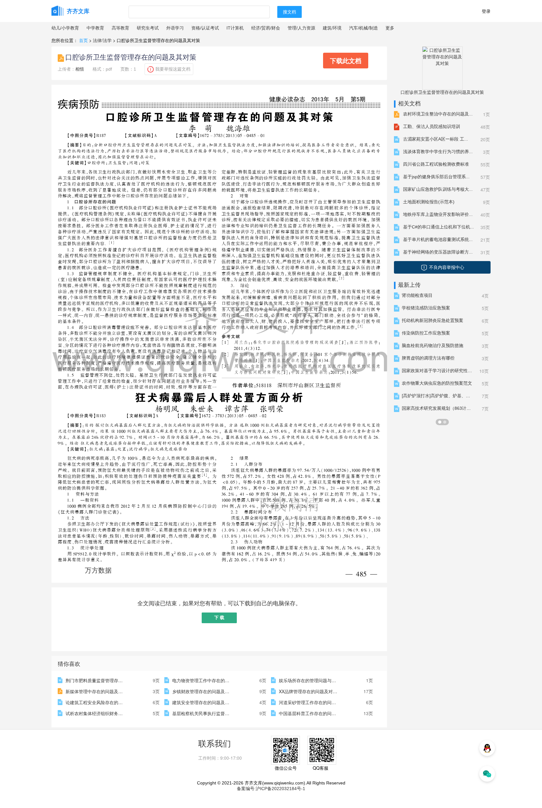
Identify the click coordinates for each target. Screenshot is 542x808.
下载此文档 (345, 60)
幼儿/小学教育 (65, 27)
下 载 (219, 617)
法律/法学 (102, 40)
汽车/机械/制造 (363, 27)
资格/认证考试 (205, 27)
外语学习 (175, 27)
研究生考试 (148, 27)
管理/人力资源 (301, 27)
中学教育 (95, 27)
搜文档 (289, 11)
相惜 (79, 69)
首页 (83, 40)
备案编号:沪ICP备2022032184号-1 (271, 788)
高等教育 (120, 27)
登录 (486, 11)
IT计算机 (235, 27)
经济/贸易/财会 (265, 27)
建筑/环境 (332, 27)
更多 (389, 27)
